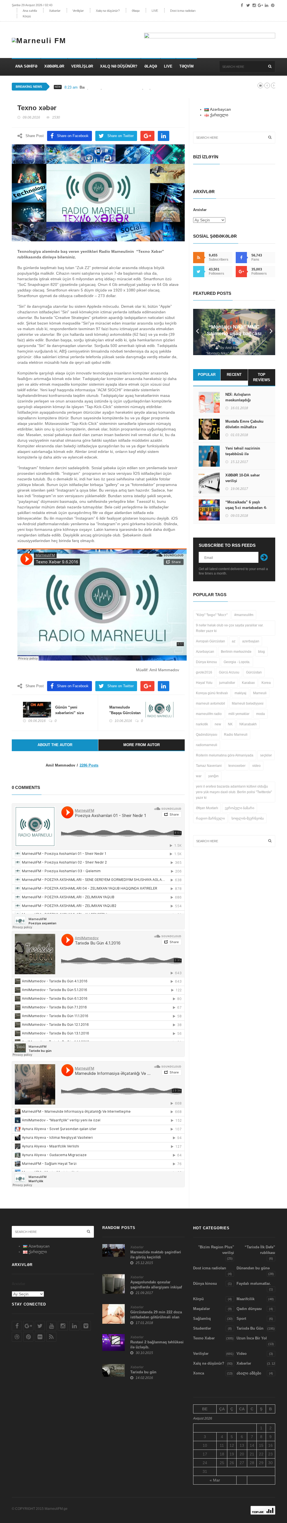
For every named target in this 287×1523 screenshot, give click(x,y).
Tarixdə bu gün (143, 1372)
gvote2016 (204, 672)
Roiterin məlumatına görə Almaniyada (224, 755)
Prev (197, 332)
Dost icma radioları (183, 10)
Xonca (198, 1373)
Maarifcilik (245, 1299)
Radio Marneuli (235, 735)
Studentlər (202, 1328)
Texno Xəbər (204, 1338)
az (233, 641)
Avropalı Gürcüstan (210, 641)
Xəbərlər (55, 10)
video (256, 766)
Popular (207, 374)
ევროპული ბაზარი (239, 808)
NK (230, 724)
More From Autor (141, 745)
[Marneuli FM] (41, 38)
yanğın (213, 776)
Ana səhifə (30, 10)
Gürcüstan (254, 672)
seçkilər (266, 755)
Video (242, 1353)
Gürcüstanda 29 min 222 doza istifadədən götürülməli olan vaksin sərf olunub (156, 1317)
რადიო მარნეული (210, 818)
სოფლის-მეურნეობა (248, 818)
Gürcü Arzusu (229, 672)
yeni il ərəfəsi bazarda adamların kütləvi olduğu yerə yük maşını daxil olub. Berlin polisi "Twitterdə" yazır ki (234, 792)
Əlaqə (136, 10)
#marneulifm (243, 615)
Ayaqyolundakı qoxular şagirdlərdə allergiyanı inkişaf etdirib (156, 1287)
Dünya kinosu (206, 662)
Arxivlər (200, 210)
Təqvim (186, 66)
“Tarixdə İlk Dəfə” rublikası (260, 1250)
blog (261, 652)
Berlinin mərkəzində (236, 652)
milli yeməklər (238, 714)
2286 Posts (89, 765)
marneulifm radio (209, 714)
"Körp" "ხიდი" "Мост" (212, 615)
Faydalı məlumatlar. (254, 1283)
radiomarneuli (206, 745)
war (199, 776)
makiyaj (240, 693)
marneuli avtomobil (210, 703)
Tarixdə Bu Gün (250, 1328)
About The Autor (55, 745)
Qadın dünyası (249, 1309)
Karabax (248, 683)
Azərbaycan (205, 652)
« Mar (215, 1480)
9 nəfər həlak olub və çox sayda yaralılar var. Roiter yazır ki (229, 628)
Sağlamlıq (202, 1318)
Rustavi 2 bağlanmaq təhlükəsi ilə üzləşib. (157, 1344)
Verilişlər (78, 10)
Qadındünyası (206, 735)
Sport (241, 1318)
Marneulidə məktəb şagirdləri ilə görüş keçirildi (155, 1254)
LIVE (155, 10)
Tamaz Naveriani (209, 766)
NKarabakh (248, 724)
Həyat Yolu (204, 683)
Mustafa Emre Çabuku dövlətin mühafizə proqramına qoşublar (244, 427)
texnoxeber (237, 766)
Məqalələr (201, 1309)
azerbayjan (250, 641)
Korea (266, 683)
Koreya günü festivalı (212, 693)
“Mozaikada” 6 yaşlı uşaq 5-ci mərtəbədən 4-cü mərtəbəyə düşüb (246, 507)
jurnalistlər (227, 683)
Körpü (27, 16)
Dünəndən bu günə (253, 1268)
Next (271, 332)
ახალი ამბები (249, 1373)
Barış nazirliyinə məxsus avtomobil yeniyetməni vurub (127, 87)
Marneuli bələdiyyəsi (247, 703)
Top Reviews (261, 377)
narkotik (202, 724)
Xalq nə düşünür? (108, 10)
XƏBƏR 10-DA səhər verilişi (242, 478)
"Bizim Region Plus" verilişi (216, 1250)
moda (260, 714)
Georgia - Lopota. (237, 662)
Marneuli (260, 693)
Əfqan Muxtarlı (207, 808)
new (218, 724)
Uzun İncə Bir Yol (252, 1338)
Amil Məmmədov (238, 348)
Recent (234, 374)
